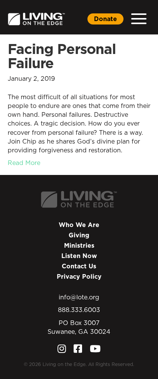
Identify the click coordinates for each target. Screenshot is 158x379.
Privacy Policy (79, 276)
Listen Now (79, 256)
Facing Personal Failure (62, 56)
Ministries (79, 245)
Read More (24, 162)
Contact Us (79, 266)
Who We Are (79, 225)
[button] (138, 19)
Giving (79, 235)
